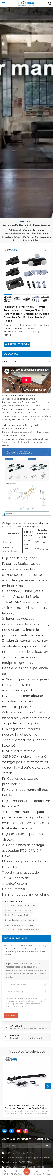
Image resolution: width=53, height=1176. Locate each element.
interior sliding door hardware (19, 925)
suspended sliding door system (20, 920)
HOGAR (26, 221)
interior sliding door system (18, 910)
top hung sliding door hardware (20, 905)
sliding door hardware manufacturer (22, 930)
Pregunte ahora (18, 344)
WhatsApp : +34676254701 (19, 1162)
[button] (48, 1086)
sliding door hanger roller (17, 915)
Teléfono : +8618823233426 (19, 1153)
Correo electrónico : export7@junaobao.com (28, 1157)
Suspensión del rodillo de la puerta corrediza (26, 225)
